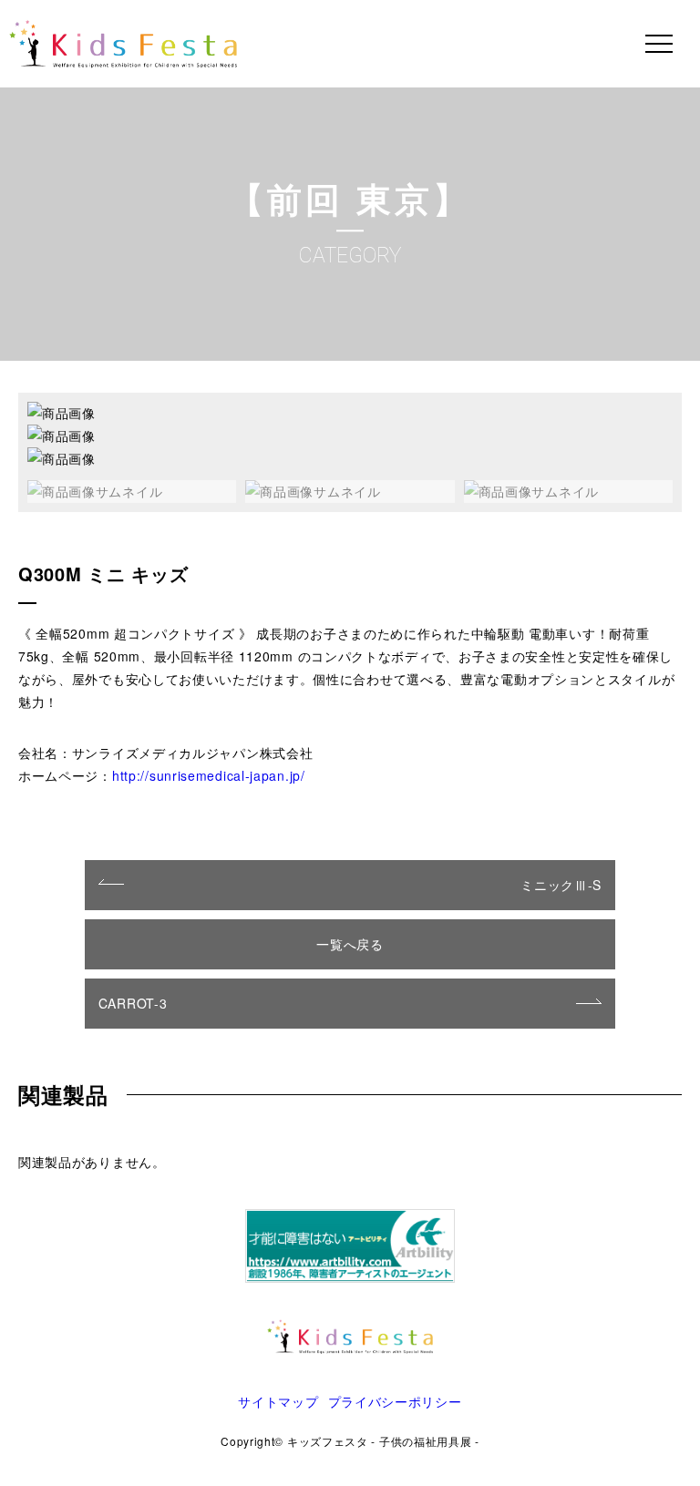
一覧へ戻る (350, 944)
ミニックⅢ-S (561, 885)
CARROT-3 (133, 1003)
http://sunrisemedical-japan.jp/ (208, 775)
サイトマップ (278, 1401)
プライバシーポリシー (395, 1401)
